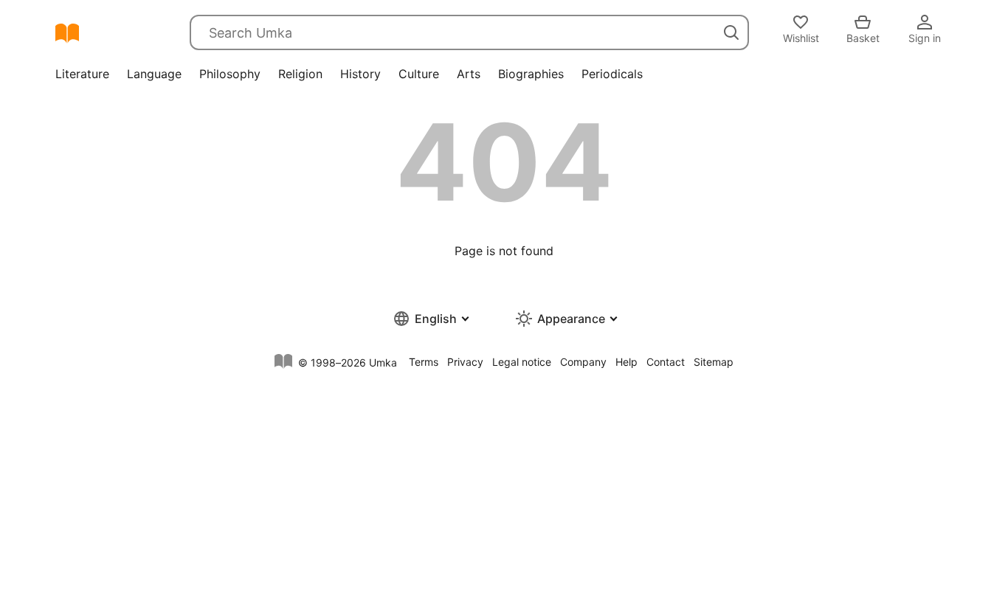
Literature (82, 73)
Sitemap (713, 361)
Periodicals (612, 73)
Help (626, 361)
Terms (423, 361)
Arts (468, 73)
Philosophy (229, 73)
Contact (665, 361)
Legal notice (521, 361)
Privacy (465, 361)
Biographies (531, 73)
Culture (418, 73)
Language (154, 73)
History (360, 73)
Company (583, 361)
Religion (300, 73)
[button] (430, 318)
